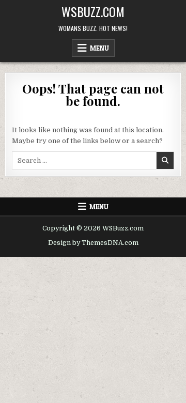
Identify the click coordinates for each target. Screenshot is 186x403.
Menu (99, 48)
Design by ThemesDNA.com (93, 242)
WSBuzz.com (93, 11)
